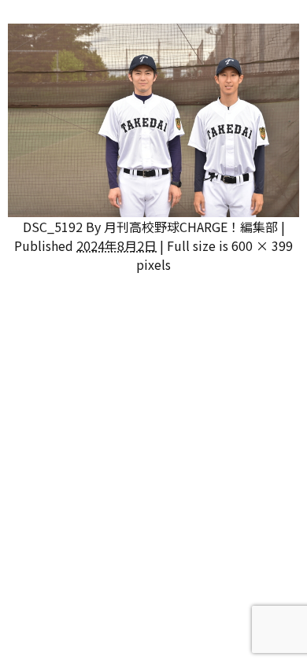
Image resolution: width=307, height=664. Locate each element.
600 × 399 (262, 245)
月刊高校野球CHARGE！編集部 (191, 226)
